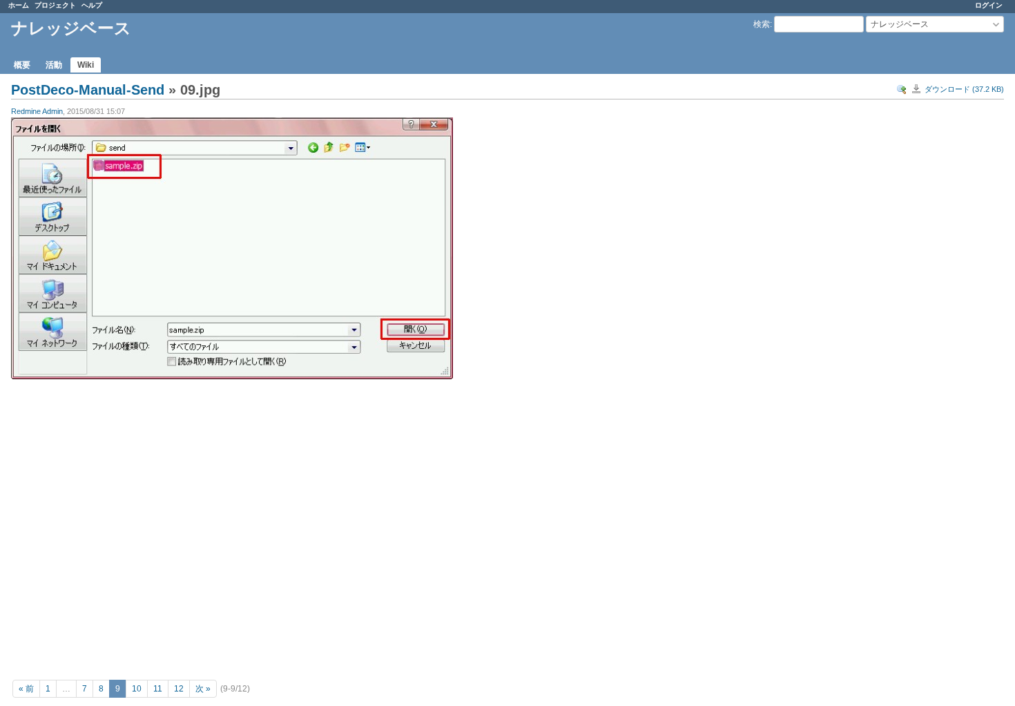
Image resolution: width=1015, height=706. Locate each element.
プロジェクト (55, 5)
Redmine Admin (37, 111)
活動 (54, 65)
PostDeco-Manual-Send (87, 89)
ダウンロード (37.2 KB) (964, 89)
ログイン (989, 5)
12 (179, 689)
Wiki (85, 65)
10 (137, 689)
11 (157, 689)
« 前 (26, 689)
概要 (22, 65)
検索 (761, 24)
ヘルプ (91, 5)
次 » (203, 689)
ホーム (18, 5)
